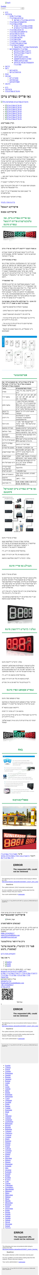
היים (6, 12)
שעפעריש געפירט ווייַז (17, 45)
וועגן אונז (8, 76)
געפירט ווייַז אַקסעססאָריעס (19, 49)
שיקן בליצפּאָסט (6, 981)
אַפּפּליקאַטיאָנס (15, 82)
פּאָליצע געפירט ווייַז (16, 37)
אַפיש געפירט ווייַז (15, 39)
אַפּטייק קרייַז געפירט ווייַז (18, 41)
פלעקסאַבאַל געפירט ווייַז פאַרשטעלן (26, 47)
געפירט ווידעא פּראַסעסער (22, 58)
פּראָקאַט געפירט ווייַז (16, 18)
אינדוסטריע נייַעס (15, 72)
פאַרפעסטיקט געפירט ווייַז (18, 22)
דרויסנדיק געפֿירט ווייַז (13, 973)
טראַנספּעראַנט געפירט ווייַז (18, 31)
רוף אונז (7, 84)
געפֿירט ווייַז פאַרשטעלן (4, 976)
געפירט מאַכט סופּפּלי (21, 60)
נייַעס (7, 68)
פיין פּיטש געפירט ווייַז (17, 29)
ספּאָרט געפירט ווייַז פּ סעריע (23, 28)
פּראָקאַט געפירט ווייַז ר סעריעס (24, 20)
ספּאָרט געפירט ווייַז (16, 24)
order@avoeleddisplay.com (10, 935)
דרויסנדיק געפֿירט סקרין (29, 973)
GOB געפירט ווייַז (15, 16)
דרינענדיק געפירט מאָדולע (22, 53)
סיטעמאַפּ (4, 971)
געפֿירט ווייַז (12, 975)
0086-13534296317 (7, 933)
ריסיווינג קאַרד (18, 55)
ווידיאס (7, 66)
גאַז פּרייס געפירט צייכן (17, 33)
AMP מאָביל (22, 971)
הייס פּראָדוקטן (13, 971)
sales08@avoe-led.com (9, 937)
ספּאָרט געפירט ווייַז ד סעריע (23, 26)
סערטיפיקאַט (14, 80)
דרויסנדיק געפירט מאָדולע (22, 51)
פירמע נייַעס (13, 70)
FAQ (7, 74)
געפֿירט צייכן (21, 975)
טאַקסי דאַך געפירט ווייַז (17, 35)
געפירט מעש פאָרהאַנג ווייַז (18, 43)
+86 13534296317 (7, 985)
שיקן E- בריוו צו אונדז (8, 202)
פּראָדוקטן (8, 14)
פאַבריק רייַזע (14, 78)
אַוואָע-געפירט (5, 987)
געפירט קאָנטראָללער (21, 57)
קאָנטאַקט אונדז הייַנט (8, 954)
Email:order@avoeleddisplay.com (12, 983)
